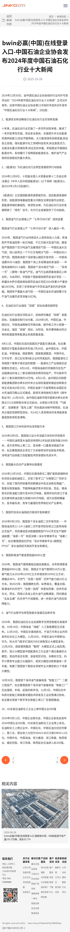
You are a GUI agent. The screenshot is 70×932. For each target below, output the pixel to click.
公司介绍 (27, 867)
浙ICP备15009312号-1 (13, 928)
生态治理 (35, 908)
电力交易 (45, 867)
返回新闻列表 (9, 20)
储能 (43, 872)
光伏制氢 (45, 877)
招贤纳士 (27, 892)
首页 (51, 16)
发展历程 (27, 872)
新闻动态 (61, 16)
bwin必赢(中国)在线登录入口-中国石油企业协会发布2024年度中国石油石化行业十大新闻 (41, 21)
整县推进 (35, 913)
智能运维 (35, 903)
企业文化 (27, 877)
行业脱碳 (45, 882)
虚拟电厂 (45, 887)
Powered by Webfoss (50, 923)
